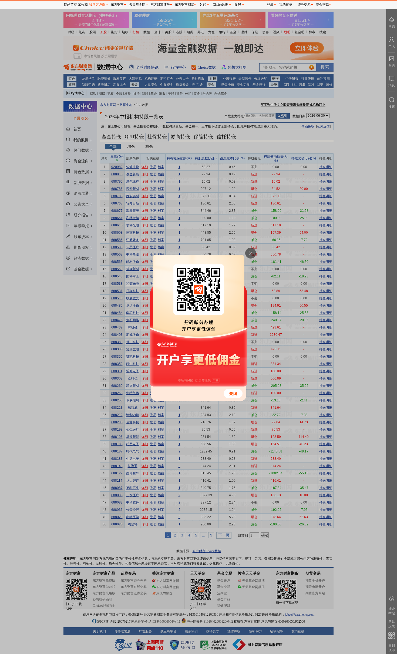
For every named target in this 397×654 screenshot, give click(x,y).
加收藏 (83, 4)
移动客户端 (97, 4)
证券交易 (304, 4)
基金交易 (322, 4)
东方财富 (117, 4)
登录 (270, 4)
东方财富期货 (184, 4)
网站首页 (70, 4)
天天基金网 (137, 4)
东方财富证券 (160, 4)
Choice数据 (220, 4)
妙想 (203, 4)
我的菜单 (285, 4)
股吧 (237, 4)
